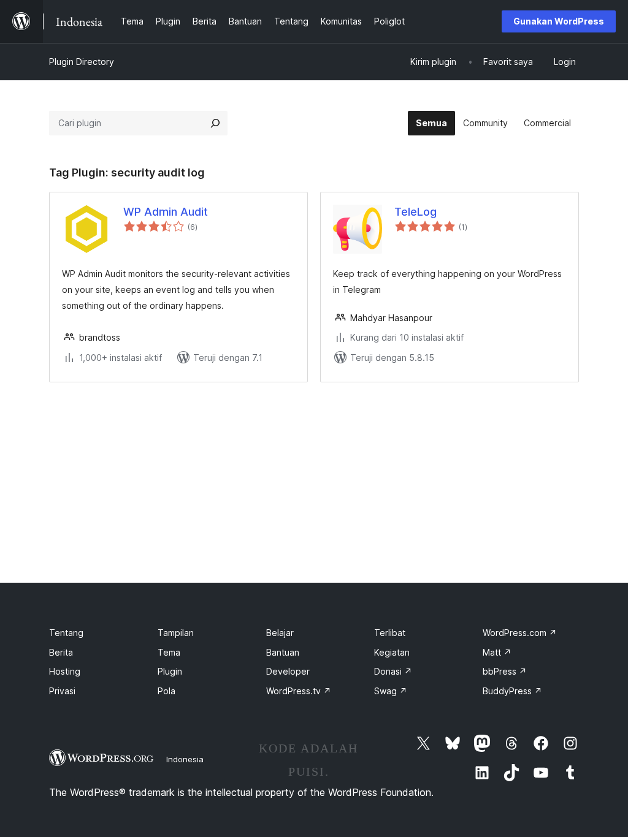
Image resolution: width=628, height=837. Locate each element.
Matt (497, 652)
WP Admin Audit (165, 211)
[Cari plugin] (215, 123)
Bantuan (282, 652)
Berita (61, 652)
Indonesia (185, 759)
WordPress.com (520, 632)
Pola (166, 691)
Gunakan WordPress (558, 21)
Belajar (280, 632)
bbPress (505, 671)
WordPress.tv (298, 691)
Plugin (170, 671)
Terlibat (389, 632)
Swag (390, 691)
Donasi (393, 671)
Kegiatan (392, 652)
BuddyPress (512, 691)
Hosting (64, 671)
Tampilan (176, 632)
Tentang (66, 632)
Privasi (62, 691)
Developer (288, 671)
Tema (169, 652)
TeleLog (415, 211)
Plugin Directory (81, 61)
